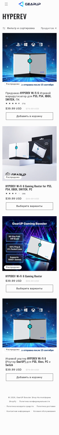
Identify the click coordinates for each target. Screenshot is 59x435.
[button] (6, 4)
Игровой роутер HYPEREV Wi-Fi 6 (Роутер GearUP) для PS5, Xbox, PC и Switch (28, 362)
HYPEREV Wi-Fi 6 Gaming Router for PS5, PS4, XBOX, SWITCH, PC (29, 188)
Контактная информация (18, 411)
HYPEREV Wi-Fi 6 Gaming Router (24, 276)
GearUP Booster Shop (27, 397)
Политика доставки (46, 406)
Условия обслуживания (44, 411)
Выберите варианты (29, 206)
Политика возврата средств (20, 406)
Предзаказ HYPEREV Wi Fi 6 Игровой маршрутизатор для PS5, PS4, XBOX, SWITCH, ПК (28, 96)
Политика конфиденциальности (34, 401)
